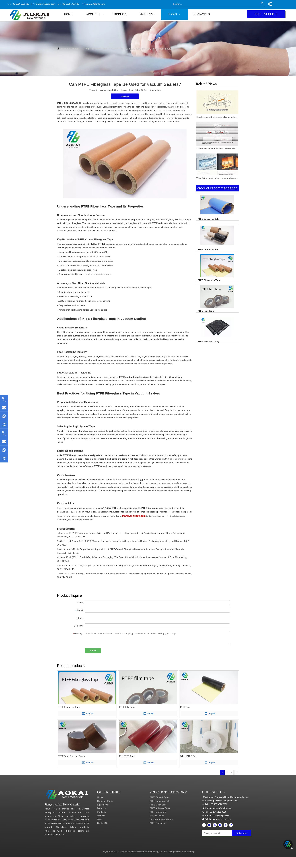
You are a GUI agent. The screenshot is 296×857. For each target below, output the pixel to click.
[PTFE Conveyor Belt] (217, 204)
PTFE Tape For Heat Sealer (71, 756)
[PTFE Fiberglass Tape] (217, 271)
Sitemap (191, 851)
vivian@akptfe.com (95, 4)
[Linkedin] (209, 825)
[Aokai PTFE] (67, 794)
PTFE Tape (185, 707)
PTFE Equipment (158, 823)
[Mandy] (4, 458)
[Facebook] (204, 825)
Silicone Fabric (157, 815)
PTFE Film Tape (205, 311)
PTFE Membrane (158, 812)
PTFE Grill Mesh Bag (208, 341)
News (100, 819)
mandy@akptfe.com (45, 4)
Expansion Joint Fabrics (161, 819)
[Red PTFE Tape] (148, 736)
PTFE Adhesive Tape (55, 819)
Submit (93, 650)
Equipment (102, 804)
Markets (101, 815)
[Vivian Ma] (4, 424)
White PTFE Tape (188, 756)
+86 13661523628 (217, 812)
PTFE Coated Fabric (207, 249)
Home (100, 797)
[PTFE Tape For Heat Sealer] (87, 736)
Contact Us (102, 823)
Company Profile (105, 801)
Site (159, 90)
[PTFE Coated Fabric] (217, 235)
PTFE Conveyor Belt (208, 219)
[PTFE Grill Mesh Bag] (217, 327)
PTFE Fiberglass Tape (208, 280)
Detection (101, 808)
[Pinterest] (226, 825)
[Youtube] (215, 825)
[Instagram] (220, 825)
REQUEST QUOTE (266, 14)
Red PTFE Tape (127, 756)
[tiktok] (231, 825)
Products (101, 812)
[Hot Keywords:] (262, 4)
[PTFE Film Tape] (217, 302)
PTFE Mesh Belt (53, 823)
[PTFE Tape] (209, 687)
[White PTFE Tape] (209, 736)
